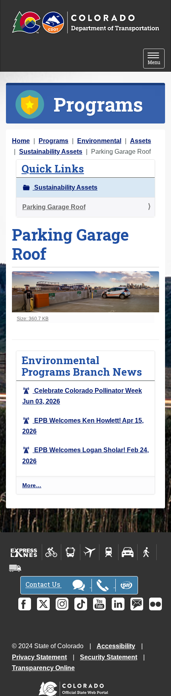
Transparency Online (43, 668)
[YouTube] (99, 604)
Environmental (99, 140)
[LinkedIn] (118, 604)
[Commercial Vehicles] (15, 568)
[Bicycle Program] (51, 552)
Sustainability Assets (50, 151)
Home (21, 140)
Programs (53, 140)
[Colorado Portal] (75, 687)
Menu (156, 59)
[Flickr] (155, 604)
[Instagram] (62, 604)
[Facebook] (24, 604)
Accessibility (116, 646)
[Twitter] (43, 604)
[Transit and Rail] (70, 552)
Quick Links (52, 168)
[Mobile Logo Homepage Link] (85, 22)
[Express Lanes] (24, 552)
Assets (140, 140)
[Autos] (128, 552)
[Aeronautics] (89, 552)
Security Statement (108, 657)
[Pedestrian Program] (147, 552)
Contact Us (43, 584)
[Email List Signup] (136, 604)
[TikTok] (80, 604)
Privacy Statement (39, 657)
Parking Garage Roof (54, 207)
